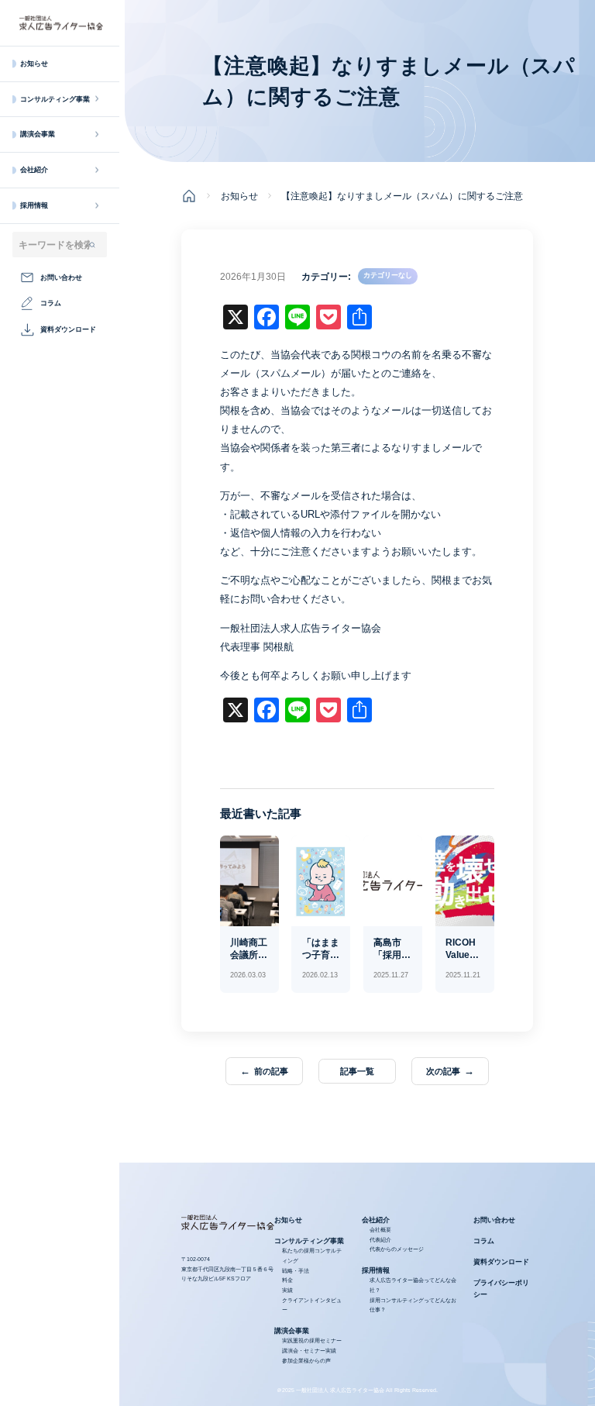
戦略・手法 (295, 1270)
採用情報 (34, 205)
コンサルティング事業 (55, 99)
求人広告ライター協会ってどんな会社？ (413, 1285)
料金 (287, 1280)
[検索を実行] (92, 245)
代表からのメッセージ (397, 1249)
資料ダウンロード (501, 1262)
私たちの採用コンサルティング (312, 1255)
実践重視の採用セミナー (312, 1340)
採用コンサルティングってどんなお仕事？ (413, 1305)
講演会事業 (37, 134)
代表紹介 (380, 1239)
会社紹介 (34, 170)
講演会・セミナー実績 (309, 1350)
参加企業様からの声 (306, 1360)
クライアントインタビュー (312, 1305)
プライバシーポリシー (501, 1288)
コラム (483, 1241)
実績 (287, 1290)
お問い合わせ (494, 1220)
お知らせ (34, 63)
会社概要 (380, 1229)
